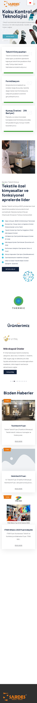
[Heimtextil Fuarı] (18, 460)
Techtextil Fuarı (18, 425)
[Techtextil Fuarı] (18, 410)
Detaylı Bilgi (10, 372)
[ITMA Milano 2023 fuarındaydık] (18, 510)
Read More (18, 441)
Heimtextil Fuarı (18, 476)
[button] (10, 381)
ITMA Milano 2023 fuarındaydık (18, 530)
